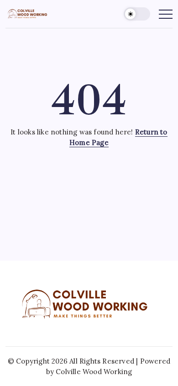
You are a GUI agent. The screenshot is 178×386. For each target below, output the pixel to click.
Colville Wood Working (94, 371)
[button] (137, 14)
